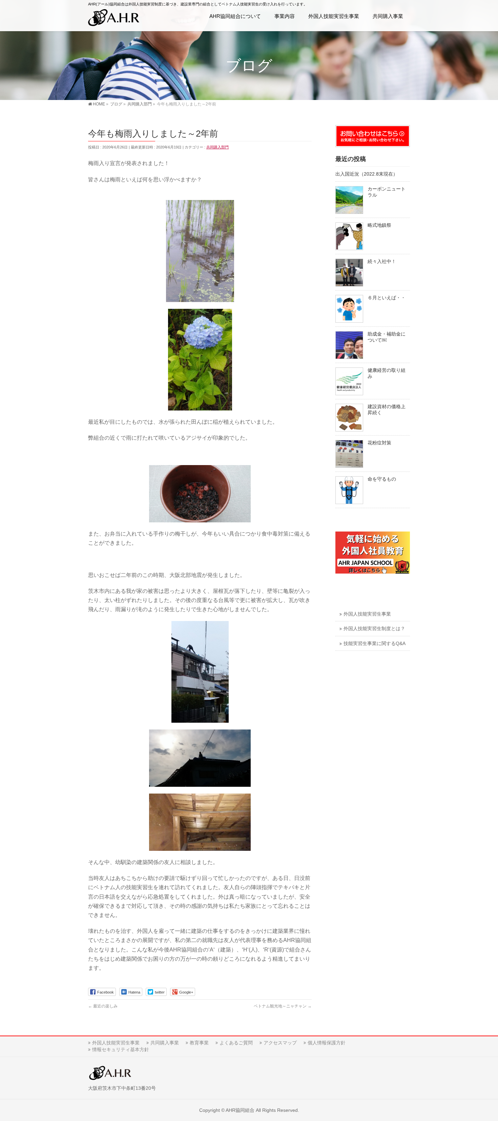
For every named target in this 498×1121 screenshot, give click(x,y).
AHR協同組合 (240, 1110)
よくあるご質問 (236, 1042)
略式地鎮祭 (379, 225)
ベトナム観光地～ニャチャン (283, 1006)
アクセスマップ (280, 1042)
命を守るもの (382, 479)
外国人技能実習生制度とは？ (374, 628)
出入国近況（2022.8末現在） (366, 174)
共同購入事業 (164, 1042)
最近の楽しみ (103, 1006)
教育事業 (199, 1042)
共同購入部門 (217, 147)
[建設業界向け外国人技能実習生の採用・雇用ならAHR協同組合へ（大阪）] (113, 18)
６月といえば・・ (387, 297)
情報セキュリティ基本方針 (120, 1049)
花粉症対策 (379, 442)
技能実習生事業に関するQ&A (375, 643)
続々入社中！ (382, 261)
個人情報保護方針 (327, 1042)
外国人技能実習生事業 (367, 614)
